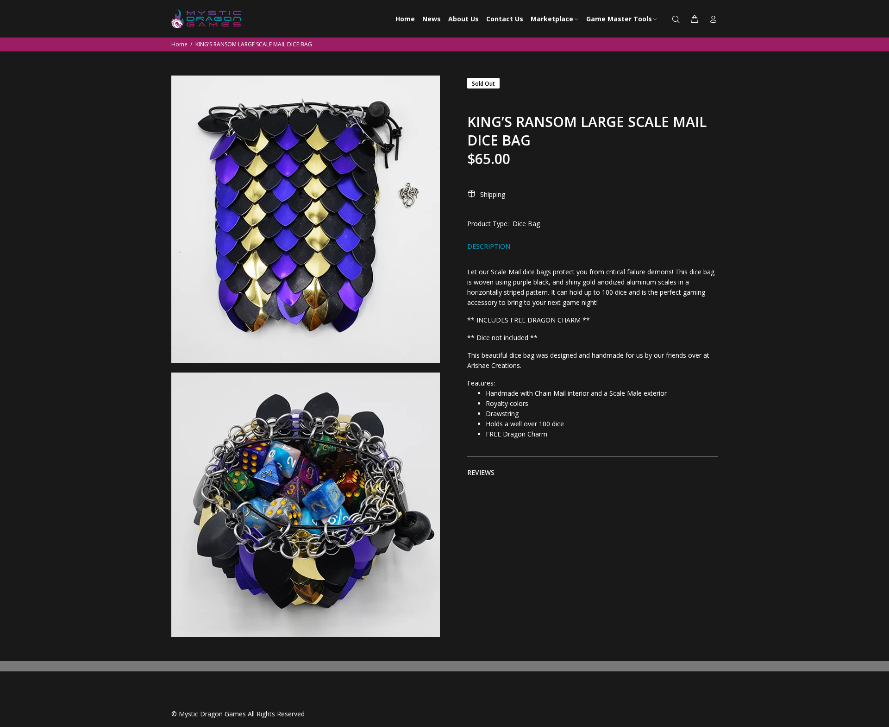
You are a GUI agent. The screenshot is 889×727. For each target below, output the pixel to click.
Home (179, 44)
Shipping (492, 194)
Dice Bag (526, 223)
